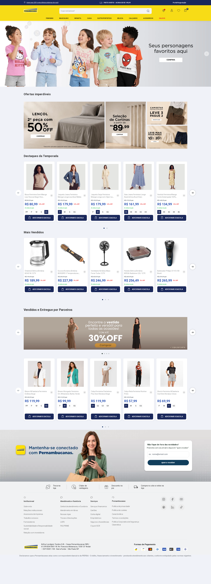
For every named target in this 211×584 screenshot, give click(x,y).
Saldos (162, 18)
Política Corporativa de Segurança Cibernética (125, 523)
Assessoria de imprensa (33, 514)
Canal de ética (117, 514)
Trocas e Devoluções (68, 518)
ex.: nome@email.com (158, 454)
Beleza (120, 18)
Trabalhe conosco (31, 518)
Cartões (93, 510)
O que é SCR (95, 526)
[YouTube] (181, 499)
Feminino (49, 18)
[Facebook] (172, 499)
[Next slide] (206, 53)
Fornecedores (29, 522)
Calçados (133, 18)
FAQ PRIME (64, 526)
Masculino (63, 18)
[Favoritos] (178, 10)
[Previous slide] (4, 53)
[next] (192, 193)
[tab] (99, 84)
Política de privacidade (121, 506)
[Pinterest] (164, 507)
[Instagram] (164, 499)
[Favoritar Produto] (51, 195)
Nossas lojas (65, 514)
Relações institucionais (33, 510)
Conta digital (95, 514)
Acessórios (148, 18)
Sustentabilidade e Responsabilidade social (38, 527)
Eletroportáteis (104, 18)
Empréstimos (95, 518)
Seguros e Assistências (99, 522)
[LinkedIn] (172, 507)
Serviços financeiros (98, 506)
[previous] (18, 193)
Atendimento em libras (69, 510)
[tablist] (105, 226)
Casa (89, 18)
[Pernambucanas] (30, 10)
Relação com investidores (34, 533)
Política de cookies (119, 510)
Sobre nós (28, 506)
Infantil (77, 18)
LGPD (62, 522)
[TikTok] (181, 507)
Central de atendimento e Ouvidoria (74, 506)
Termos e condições (120, 518)
